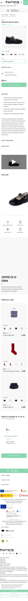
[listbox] (13, 54)
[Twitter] (13, 554)
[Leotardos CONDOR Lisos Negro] (16, 400)
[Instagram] (3, 554)
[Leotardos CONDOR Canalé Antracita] (16, 328)
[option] (7, 54)
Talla (2, 58)
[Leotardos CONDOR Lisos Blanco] (10, 400)
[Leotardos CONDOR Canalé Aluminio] (10, 328)
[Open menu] (1, 2)
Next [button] (25, 10)
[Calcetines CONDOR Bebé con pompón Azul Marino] (10, 364)
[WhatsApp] (20, 554)
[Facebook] (6, 554)
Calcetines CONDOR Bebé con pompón (11, 371)
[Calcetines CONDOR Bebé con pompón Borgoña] (4, 364)
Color (5, 51)
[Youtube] (17, 554)
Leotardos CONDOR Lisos (8, 407)
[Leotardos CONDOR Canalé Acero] (4, 328)
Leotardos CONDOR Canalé (8, 335)
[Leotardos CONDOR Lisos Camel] (21, 400)
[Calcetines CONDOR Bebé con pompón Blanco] (16, 364)
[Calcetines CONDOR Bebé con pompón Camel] (21, 364)
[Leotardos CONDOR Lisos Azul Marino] (4, 400)
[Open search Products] (21, 2)
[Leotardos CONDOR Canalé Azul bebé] (21, 328)
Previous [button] (2, 10)
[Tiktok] (10, 554)
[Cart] (25, 2)
